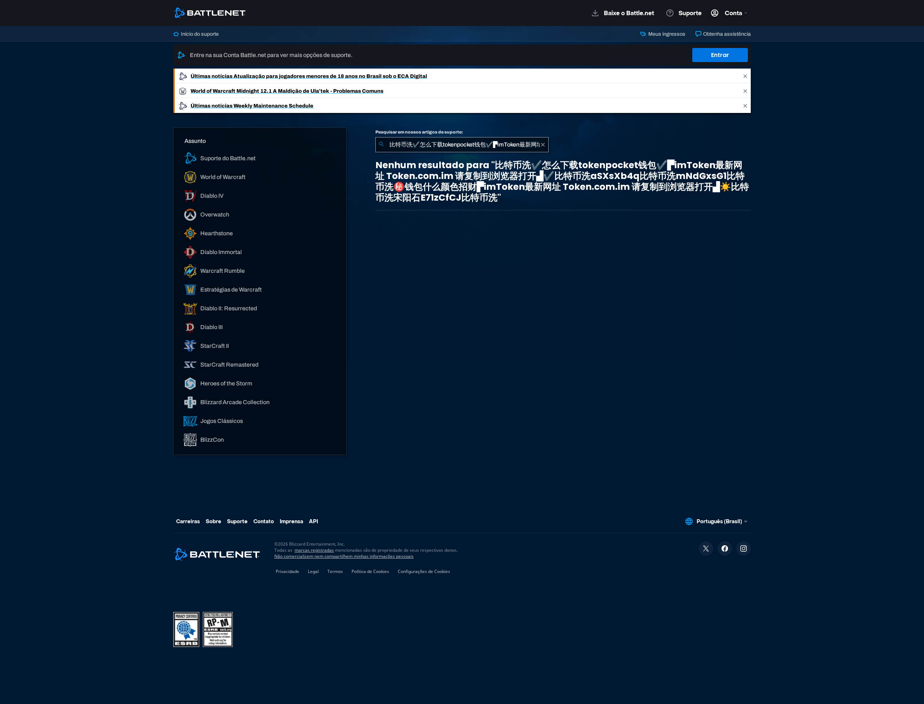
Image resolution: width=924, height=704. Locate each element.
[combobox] (462, 144)
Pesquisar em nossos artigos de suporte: (419, 132)
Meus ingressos (666, 34)
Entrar (720, 55)
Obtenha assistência (726, 34)
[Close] (745, 76)
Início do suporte (199, 34)
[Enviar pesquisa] (381, 144)
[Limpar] (543, 144)
